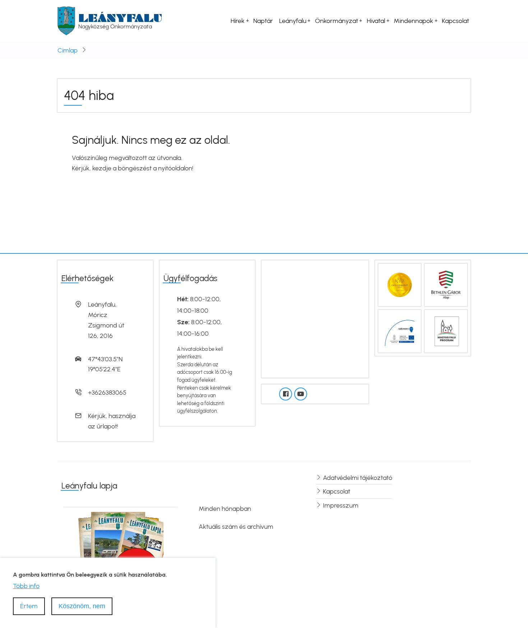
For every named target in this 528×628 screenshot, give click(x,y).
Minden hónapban (225, 509)
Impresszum (340, 505)
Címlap (67, 50)
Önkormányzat (336, 21)
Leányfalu (120, 18)
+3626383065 (107, 392)
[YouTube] (300, 394)
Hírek (238, 21)
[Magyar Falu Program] (446, 331)
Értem (29, 606)
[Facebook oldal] (285, 394)
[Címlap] (66, 20)
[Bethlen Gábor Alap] (446, 284)
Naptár (263, 21)
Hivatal (376, 21)
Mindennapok (413, 21)
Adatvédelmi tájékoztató (357, 478)
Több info (26, 586)
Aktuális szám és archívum (236, 527)
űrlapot (107, 426)
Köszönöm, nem (82, 606)
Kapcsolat (455, 21)
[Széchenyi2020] (399, 331)
